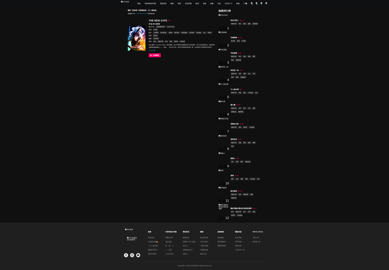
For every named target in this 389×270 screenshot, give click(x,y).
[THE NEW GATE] (136, 38)
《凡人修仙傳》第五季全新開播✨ (154, 246)
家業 (232, 175)
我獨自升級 (235, 124)
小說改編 (182, 41)
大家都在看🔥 (153, 242)
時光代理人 (235, 20)
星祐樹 (209, 32)
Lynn (204, 32)
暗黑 (254, 56)
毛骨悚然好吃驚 (171, 232)
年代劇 (243, 41)
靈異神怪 (240, 111)
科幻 (244, 108)
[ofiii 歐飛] (126, 3)
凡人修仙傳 (235, 89)
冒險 (171, 41)
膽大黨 (233, 105)
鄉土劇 (233, 41)
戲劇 (201, 232)
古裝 (258, 179)
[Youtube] (138, 255)
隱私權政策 (222, 242)
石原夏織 (198, 32)
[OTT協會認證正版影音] (132, 243)
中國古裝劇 (204, 246)
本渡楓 (170, 32)
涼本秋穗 (191, 32)
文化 (237, 179)
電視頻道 (151, 237)
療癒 (249, 23)
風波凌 (155, 35)
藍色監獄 (234, 191)
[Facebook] (126, 255)
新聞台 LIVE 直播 (189, 242)
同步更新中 (204, 242)
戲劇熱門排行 (153, 250)
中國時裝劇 (204, 250)
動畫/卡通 (160, 41)
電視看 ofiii (256, 242)
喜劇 (244, 73)
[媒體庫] (257, 3)
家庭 (238, 41)
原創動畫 (255, 23)
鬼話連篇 (168, 242)
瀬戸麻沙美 (163, 32)
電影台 (185, 254)
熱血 (232, 60)
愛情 (244, 142)
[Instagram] (132, 255)
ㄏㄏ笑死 (168, 250)
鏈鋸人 (233, 158)
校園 (249, 56)
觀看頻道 (186, 237)
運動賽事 (245, 194)
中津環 (155, 29)
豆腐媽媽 (234, 37)
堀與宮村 (234, 139)
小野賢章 (156, 32)
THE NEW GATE (141, 13)
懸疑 (244, 23)
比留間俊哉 (184, 32)
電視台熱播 (152, 254)
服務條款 (221, 237)
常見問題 (238, 237)
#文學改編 (152, 50)
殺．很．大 (169, 246)
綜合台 (185, 246)
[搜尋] (252, 3)
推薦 (149, 232)
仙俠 (256, 92)
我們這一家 (235, 70)
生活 (249, 73)
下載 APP (255, 237)
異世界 (176, 41)
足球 (240, 194)
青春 (232, 146)
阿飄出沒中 (169, 237)
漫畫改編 (238, 60)
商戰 (246, 179)
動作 (155, 41)
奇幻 (166, 41)
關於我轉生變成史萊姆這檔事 (241, 208)
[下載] (262, 3)
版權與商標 (222, 246)
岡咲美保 (176, 32)
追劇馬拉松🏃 (188, 250)
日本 (254, 73)
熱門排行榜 (204, 237)
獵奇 (242, 161)
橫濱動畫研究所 (160, 26)
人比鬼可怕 (169, 254)
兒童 (240, 73)
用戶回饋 (238, 242)
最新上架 (203, 254)
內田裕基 (156, 38)
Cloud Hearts (170, 26)
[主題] (267, 3)
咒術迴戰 (234, 53)
